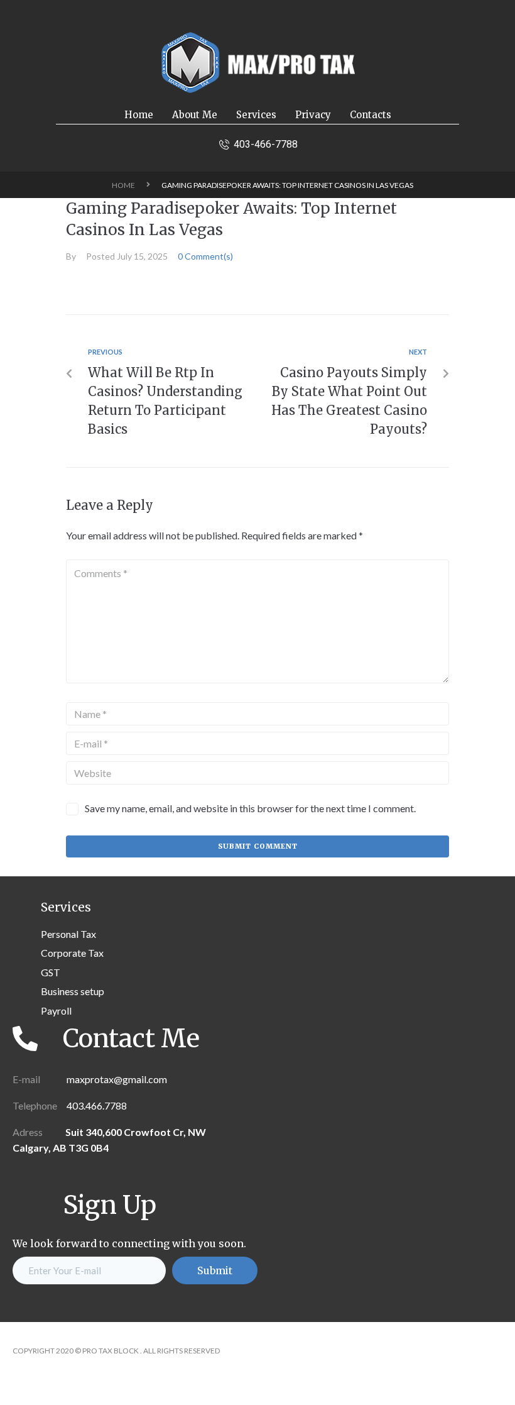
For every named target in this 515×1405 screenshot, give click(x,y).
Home (123, 185)
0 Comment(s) (205, 256)
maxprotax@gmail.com (116, 1079)
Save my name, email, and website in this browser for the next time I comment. (250, 808)
